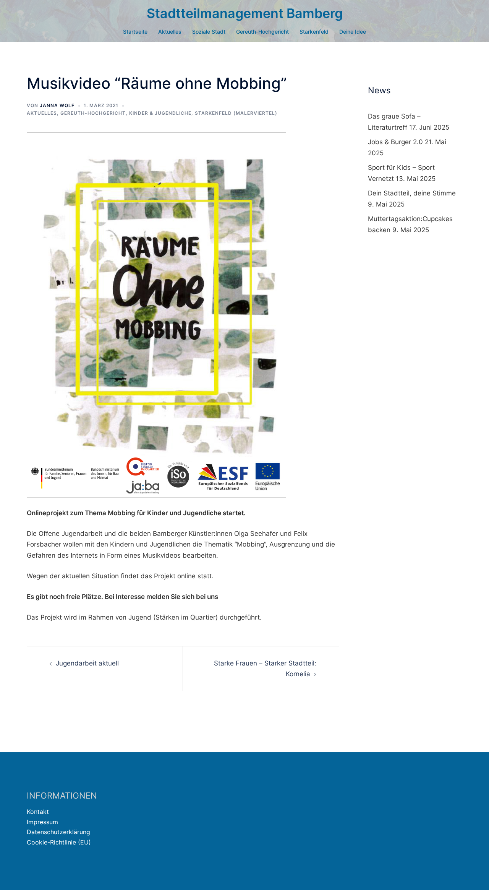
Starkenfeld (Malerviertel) (236, 113)
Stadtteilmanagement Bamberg (245, 13)
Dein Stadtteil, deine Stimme (412, 193)
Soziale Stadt (208, 31)
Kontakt (38, 811)
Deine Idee (352, 31)
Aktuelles (169, 31)
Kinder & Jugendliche (160, 113)
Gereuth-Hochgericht (262, 31)
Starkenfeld (314, 31)
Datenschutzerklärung (58, 832)
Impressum (42, 822)
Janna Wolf (57, 105)
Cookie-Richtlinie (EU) (59, 842)
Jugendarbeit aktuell (87, 663)
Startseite (135, 31)
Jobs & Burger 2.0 (395, 142)
